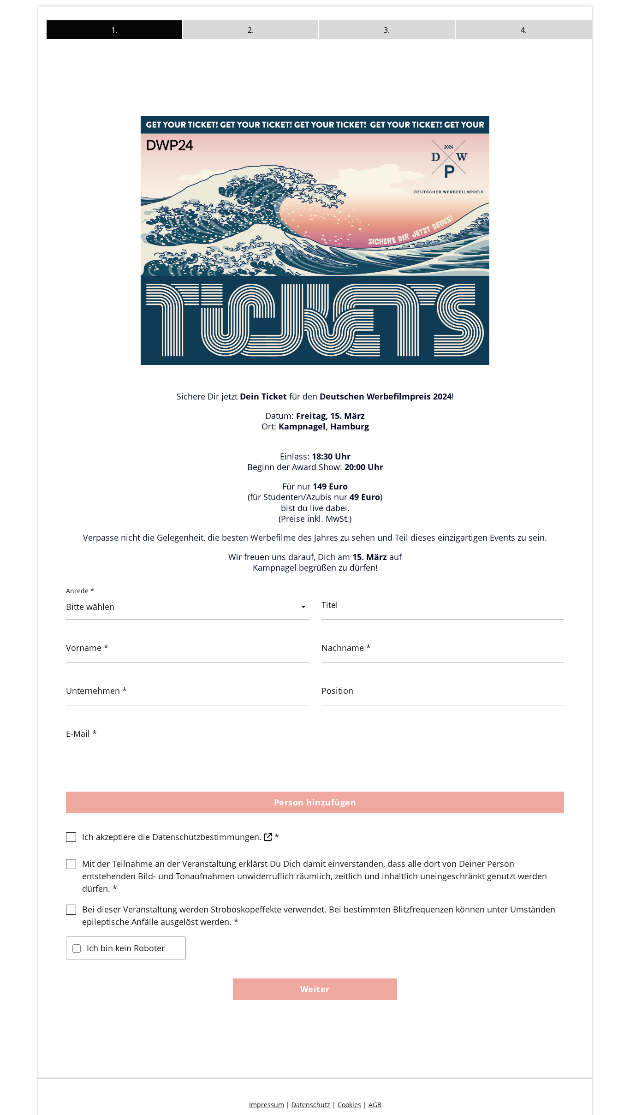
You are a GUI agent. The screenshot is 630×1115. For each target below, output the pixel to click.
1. (114, 30)
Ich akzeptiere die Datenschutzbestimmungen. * (180, 836)
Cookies (349, 1104)
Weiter (315, 989)
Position (337, 691)
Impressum (266, 1104)
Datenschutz (310, 1104)
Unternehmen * (96, 691)
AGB (374, 1104)
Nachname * (346, 648)
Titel (329, 605)
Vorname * (87, 648)
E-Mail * (81, 733)
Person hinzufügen (315, 802)
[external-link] (268, 836)
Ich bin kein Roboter (126, 948)
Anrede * (80, 590)
